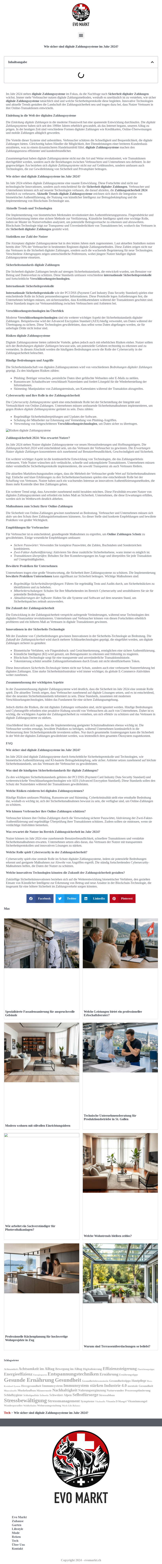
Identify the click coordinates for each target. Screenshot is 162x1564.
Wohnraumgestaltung (49, 1405)
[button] (81, 35)
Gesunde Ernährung (29, 1380)
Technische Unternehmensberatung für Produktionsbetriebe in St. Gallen (110, 1117)
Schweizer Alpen (60, 1395)
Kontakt (17, 1548)
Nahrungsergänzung (92, 1390)
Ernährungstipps (128, 1374)
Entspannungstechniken (73, 1373)
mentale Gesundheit (140, 1385)
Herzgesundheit (31, 1385)
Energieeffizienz (18, 1374)
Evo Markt (19, 1517)
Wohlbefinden (29, 1406)
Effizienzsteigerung (120, 1368)
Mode (16, 1533)
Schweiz (44, 1395)
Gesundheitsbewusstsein (95, 1381)
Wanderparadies (13, 1405)
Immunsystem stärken (83, 1385)
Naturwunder (115, 1390)
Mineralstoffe (10, 1391)
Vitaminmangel (137, 1401)
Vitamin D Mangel (116, 1401)
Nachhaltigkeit (64, 1390)
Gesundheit (68, 1380)
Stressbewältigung (25, 1400)
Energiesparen (40, 1375)
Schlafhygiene (13, 1395)
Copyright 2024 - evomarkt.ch (81, 1560)
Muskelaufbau (27, 1390)
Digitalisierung (92, 1369)
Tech (7, 1412)
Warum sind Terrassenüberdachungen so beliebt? (117, 1346)
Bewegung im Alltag (68, 1369)
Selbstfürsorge (85, 1394)
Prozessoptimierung (138, 1390)
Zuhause (18, 1521)
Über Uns (18, 1544)
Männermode (44, 1390)
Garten (16, 1525)
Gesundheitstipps (120, 1380)
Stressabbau (107, 1395)
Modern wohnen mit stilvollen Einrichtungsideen (37, 1125)
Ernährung (109, 1374)
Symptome (87, 1401)
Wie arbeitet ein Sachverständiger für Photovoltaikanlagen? (30, 1227)
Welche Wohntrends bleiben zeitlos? (108, 1236)
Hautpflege (139, 1380)
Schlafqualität (31, 1395)
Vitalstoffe (100, 1401)
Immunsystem (52, 1386)
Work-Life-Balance (71, 1406)
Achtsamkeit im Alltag (37, 1369)
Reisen (16, 1536)
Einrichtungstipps (146, 1369)
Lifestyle (17, 1529)
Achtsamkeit (11, 1369)
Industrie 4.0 (115, 1385)
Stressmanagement (64, 1401)
